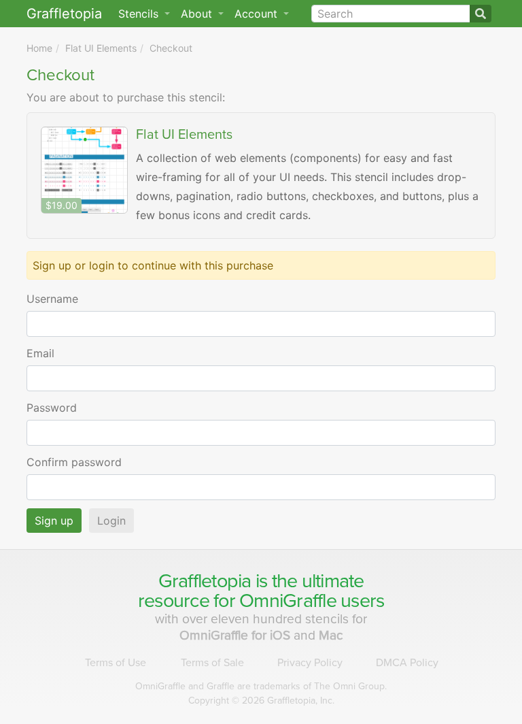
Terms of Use (115, 663)
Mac (331, 635)
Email (40, 353)
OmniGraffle (287, 600)
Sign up (54, 520)
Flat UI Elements (101, 48)
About (198, 13)
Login (111, 520)
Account (257, 13)
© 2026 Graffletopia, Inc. (261, 700)
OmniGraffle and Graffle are (261, 686)
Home (39, 48)
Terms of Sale (212, 663)
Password (52, 407)
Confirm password (74, 462)
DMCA (407, 663)
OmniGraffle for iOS (236, 635)
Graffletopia (64, 13)
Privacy (310, 663)
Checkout (171, 48)
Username (52, 299)
